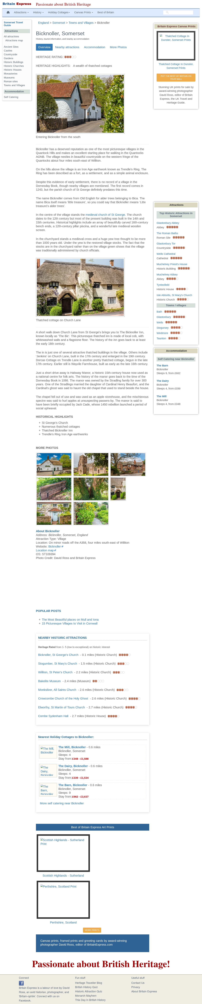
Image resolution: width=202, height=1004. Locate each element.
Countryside (10, 54)
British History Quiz (86, 987)
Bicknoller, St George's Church (58, 654)
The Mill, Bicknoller (72, 747)
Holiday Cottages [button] (58, 12)
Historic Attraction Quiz (88, 991)
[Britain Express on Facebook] (21, 983)
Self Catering (11, 97)
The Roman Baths (167, 233)
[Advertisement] (92, 585)
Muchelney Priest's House (172, 264)
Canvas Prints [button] (83, 12)
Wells (160, 322)
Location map (45, 550)
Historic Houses (13, 69)
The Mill (162, 396)
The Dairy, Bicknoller (73, 766)
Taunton (161, 338)
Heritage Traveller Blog (88, 983)
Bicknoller (54, 546)
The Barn (162, 365)
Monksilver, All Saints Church (57, 689)
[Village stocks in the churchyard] (54, 488)
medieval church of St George (105, 214)
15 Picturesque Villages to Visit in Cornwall (69, 623)
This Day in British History (90, 1000)
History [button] (37, 12)
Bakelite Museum (49, 681)
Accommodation (94, 47)
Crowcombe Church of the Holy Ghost (63, 698)
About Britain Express (144, 991)
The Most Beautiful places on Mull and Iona (70, 619)
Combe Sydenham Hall (53, 716)
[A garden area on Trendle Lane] (91, 513)
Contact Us (137, 983)
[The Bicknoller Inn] (54, 464)
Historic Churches (14, 66)
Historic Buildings (13, 62)
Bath (159, 311)
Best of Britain (105, 12)
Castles (8, 50)
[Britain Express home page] (16, 4)
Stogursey (163, 327)
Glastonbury (164, 317)
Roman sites (11, 81)
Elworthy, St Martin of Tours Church (61, 707)
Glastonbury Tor (166, 243)
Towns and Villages (14, 85)
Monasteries (10, 73)
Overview (44, 47)
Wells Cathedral (166, 253)
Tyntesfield (163, 284)
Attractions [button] (20, 12)
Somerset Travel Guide (13, 24)
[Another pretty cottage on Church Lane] (54, 513)
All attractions (11, 36)
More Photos (118, 47)
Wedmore (162, 333)
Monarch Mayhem (85, 995)
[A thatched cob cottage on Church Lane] (118, 488)
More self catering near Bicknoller (62, 803)
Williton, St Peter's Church (55, 672)
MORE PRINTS (92, 930)
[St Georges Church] (91, 464)
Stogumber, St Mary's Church (57, 663)
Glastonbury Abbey (168, 222)
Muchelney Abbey (167, 274)
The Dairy (163, 380)
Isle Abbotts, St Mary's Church (174, 295)
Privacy (135, 987)
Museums (9, 77)
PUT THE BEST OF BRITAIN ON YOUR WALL (176, 77)
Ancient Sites (11, 46)
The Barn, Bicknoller (72, 785)
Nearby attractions (67, 47)
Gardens (8, 58)
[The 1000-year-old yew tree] (91, 488)
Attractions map (14, 40)
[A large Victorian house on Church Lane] (128, 464)
